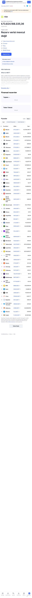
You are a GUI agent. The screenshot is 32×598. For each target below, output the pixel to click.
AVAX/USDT (16, 193)
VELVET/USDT (17, 273)
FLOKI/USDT (17, 315)
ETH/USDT (16, 140)
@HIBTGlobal (6, 50)
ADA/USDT (16, 208)
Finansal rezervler (9, 92)
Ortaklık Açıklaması (11, 321)
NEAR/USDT (16, 236)
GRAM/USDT (17, 303)
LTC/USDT (16, 222)
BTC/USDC (16, 136)
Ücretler (5, 43)
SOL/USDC (16, 186)
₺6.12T (7, 4)
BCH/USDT (16, 204)
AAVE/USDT (16, 179)
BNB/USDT (16, 158)
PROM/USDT (17, 296)
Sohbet (5, 48)
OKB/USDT (16, 292)
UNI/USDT (16, 266)
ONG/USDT (16, 255)
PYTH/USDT (17, 281)
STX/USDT (16, 263)
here (12, 11)
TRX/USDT (16, 172)
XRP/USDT (16, 143)
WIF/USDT (16, 215)
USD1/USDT (16, 199)
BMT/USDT (16, 277)
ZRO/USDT (16, 247)
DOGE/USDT (17, 154)
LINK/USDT (16, 189)
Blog (4, 45)
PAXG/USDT (16, 251)
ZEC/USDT (16, 165)
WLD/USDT (16, 240)
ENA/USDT (16, 212)
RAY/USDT (16, 299)
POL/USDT (16, 231)
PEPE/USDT (16, 226)
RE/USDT (16, 219)
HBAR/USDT (17, 182)
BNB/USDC (16, 285)
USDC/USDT (17, 133)
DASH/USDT (17, 289)
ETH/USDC (16, 147)
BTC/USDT (16, 129)
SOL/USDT (16, 150)
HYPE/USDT (16, 161)
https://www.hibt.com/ (9, 41)
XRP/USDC (16, 175)
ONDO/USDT (17, 259)
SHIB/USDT (16, 308)
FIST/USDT (16, 270)
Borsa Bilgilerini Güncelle (9, 61)
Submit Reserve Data (8, 63)
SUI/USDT (16, 168)
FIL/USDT (16, 311)
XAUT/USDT (16, 244)
